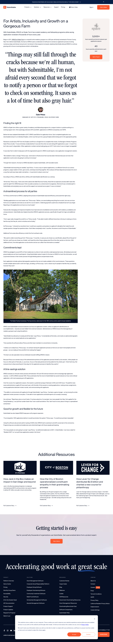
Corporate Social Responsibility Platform (38, 584)
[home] (9, 7)
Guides (61, 594)
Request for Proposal (9, 613)
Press (92, 591)
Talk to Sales (103, 7)
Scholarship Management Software (37, 600)
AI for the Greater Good (10, 600)
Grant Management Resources (68, 603)
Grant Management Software (35, 581)
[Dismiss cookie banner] (94, 619)
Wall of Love (6, 616)
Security (5, 597)
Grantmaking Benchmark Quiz (68, 606)
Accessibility (6, 594)
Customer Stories (64, 581)
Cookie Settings (95, 610)
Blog (60, 587)
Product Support (8, 606)
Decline (88, 634)
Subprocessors (95, 607)
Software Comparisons (65, 610)
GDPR (92, 597)
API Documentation (8, 603)
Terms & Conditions (96, 594)
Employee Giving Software (34, 587)
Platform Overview (8, 581)
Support (56, 7)
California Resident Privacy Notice (100, 603)
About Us (93, 581)
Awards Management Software (35, 603)
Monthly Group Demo (9, 590)
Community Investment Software (36, 594)
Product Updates (8, 610)
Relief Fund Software (33, 597)
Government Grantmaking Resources (69, 600)
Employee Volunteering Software (36, 590)
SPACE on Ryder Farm (18, 39)
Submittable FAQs (64, 613)
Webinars (62, 590)
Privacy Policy (85, 624)
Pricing (63, 7)
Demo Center (7, 584)
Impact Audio (63, 584)
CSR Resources (63, 597)
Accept (74, 634)
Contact (93, 584)
